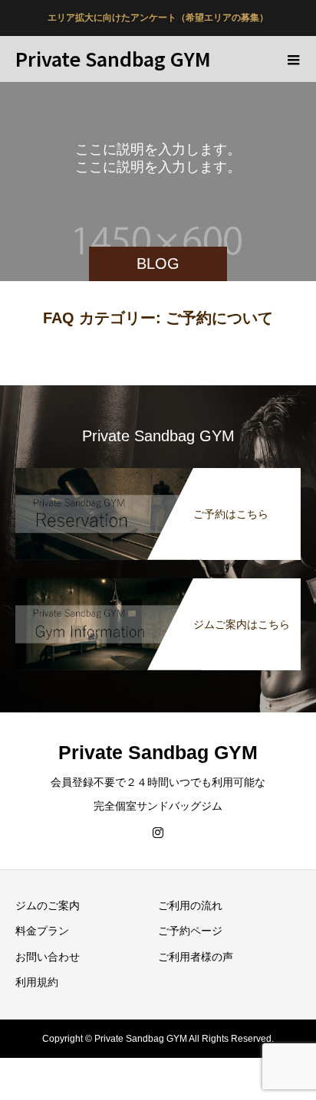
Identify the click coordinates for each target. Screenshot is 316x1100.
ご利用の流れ (190, 905)
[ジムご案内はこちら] (158, 581)
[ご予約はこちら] (158, 471)
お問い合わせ (47, 957)
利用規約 (36, 982)
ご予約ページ (190, 931)
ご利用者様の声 (195, 957)
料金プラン (42, 931)
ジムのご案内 (47, 905)
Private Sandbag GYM (113, 58)
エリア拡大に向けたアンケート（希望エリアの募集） (158, 17)
